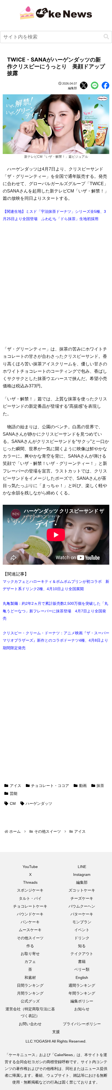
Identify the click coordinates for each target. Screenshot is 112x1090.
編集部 (82, 882)
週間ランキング (82, 985)
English (82, 977)
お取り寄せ (30, 953)
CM (13, 803)
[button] (106, 37)
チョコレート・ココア (50, 785)
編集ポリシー (81, 1001)
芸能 (13, 793)
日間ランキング (30, 985)
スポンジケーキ (30, 890)
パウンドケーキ (30, 914)
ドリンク (81, 938)
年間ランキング (82, 993)
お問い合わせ (30, 1024)
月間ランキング (30, 993)
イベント (81, 930)
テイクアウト (81, 953)
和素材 (30, 977)
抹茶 (100, 785)
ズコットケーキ (82, 890)
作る (30, 946)
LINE (82, 866)
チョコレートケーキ (30, 906)
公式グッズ (30, 1001)
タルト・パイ (30, 898)
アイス (15, 785)
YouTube (30, 866)
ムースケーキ (30, 930)
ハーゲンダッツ (39, 803)
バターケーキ (81, 914)
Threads (30, 882)
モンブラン (81, 922)
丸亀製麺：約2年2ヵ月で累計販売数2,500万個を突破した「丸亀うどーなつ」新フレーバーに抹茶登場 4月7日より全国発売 (55, 610)
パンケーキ (30, 922)
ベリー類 (81, 969)
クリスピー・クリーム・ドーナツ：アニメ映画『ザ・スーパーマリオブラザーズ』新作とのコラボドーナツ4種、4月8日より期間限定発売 (56, 640)
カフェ (30, 961)
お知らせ (81, 1009)
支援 (56, 1032)
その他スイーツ (30, 938)
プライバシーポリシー (82, 1024)
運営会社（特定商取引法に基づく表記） (30, 1012)
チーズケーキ (81, 898)
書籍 (82, 961)
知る (82, 946)
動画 (83, 785)
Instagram (82, 874)
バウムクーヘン (82, 906)
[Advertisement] (56, 284)
